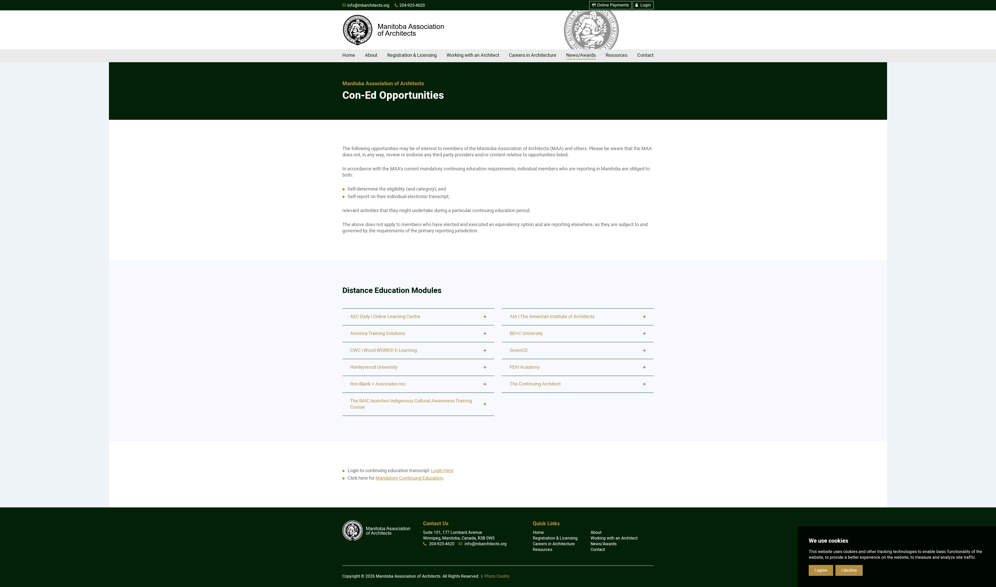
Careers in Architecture (554, 544)
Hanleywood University (374, 367)
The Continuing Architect (535, 384)
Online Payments (610, 5)
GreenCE (519, 350)
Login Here (442, 470)
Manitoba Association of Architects (393, 29)
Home (538, 532)
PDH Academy (525, 367)
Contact (598, 550)
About (596, 532)
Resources (542, 550)
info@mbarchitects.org (368, 5)
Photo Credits (497, 576)
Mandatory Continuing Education (409, 478)
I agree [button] (821, 570)
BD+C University (526, 333)
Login (643, 5)
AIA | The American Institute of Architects (552, 316)
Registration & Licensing (555, 538)
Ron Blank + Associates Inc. (378, 384)
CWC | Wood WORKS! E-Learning (383, 350)
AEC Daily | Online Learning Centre (385, 316)
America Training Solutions (377, 333)
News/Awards (604, 544)
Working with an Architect (614, 538)
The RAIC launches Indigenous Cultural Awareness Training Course (411, 404)
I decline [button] (849, 570)
